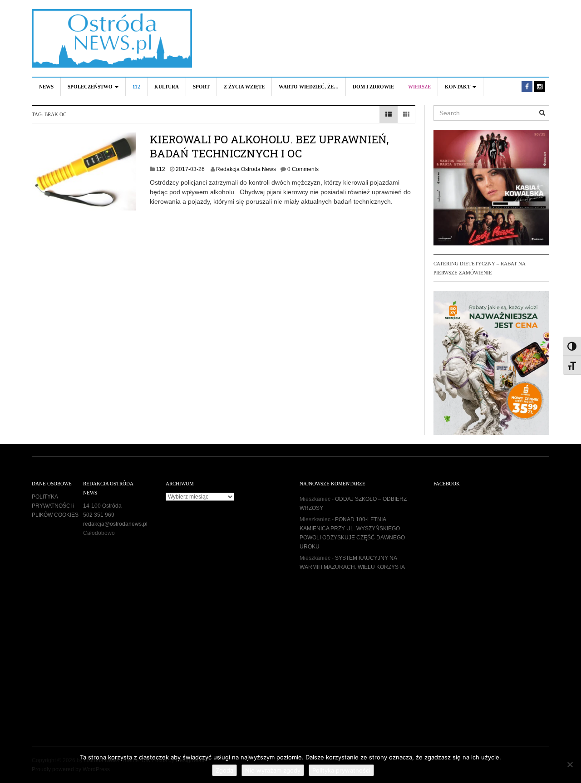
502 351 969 (98, 515)
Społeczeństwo (91, 86)
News (46, 86)
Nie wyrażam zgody (272, 770)
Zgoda (224, 770)
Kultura (166, 86)
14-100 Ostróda (102, 506)
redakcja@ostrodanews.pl (115, 524)
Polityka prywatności (341, 770)
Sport (201, 86)
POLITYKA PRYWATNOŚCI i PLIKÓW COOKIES (55, 506)
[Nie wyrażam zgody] (569, 764)
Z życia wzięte (244, 86)
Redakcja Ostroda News (246, 169)
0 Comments (303, 169)
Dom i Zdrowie (373, 86)
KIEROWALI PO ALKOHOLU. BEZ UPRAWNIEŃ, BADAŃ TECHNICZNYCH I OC (269, 146)
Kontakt (458, 86)
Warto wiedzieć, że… (309, 86)
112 (136, 86)
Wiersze (419, 86)
